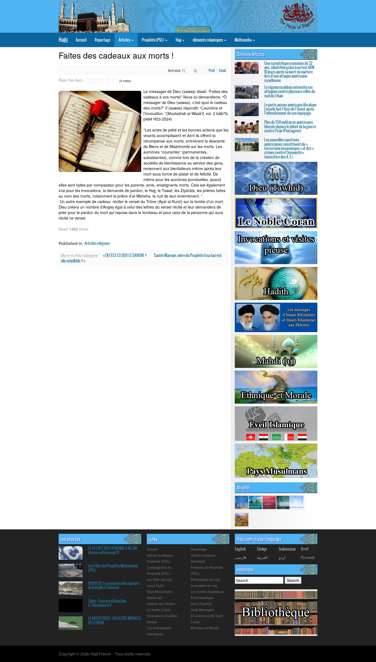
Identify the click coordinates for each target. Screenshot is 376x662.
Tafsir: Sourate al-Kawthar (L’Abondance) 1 (107, 603)
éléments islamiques (208, 40)
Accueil (81, 40)
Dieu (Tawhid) (201, 604)
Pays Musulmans (159, 592)
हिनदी (305, 549)
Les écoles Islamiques (207, 592)
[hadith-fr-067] (255, 502)
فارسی (240, 557)
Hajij (63, 39)
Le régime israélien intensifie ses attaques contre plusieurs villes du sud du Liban (289, 91)
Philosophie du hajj (205, 580)
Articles (125, 40)
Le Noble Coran (159, 610)
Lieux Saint (155, 586)
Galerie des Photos (161, 604)
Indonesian (287, 549)
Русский (308, 557)
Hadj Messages (202, 610)
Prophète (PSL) (153, 40)
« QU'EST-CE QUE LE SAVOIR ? (125, 255)
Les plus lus (70, 539)
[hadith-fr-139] (242, 502)
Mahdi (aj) (154, 598)
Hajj (179, 40)
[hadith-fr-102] (297, 502)
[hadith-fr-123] (269, 502)
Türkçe (262, 549)
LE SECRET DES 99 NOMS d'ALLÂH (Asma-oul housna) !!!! (112, 550)
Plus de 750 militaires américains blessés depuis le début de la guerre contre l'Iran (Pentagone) (290, 126)
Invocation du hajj (204, 586)
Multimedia (243, 40)
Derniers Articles (251, 54)
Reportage (102, 40)
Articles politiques (160, 555)
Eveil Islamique (202, 598)
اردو (282, 557)
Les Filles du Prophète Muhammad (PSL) (113, 568)
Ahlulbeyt (198, 561)
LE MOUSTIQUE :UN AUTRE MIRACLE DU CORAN (114, 620)
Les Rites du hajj (159, 580)
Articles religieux (97, 243)
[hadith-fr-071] (242, 519)
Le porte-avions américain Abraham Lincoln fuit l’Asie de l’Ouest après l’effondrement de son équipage (290, 109)
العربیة (262, 557)
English (240, 549)
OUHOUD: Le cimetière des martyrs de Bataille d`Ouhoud (114, 585)
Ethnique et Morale (205, 628)
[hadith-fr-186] (283, 502)
